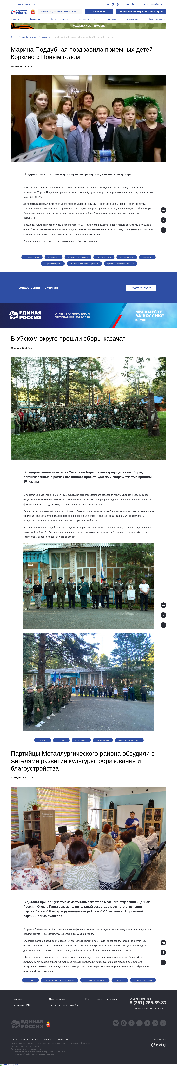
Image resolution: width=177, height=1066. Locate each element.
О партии (15, 19)
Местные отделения (87, 19)
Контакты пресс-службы (63, 1005)
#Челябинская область (78, 257)
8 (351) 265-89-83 (148, 1002)
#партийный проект (52, 263)
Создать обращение (140, 287)
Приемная (111, 19)
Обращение (99, 11)
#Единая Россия (32, 257)
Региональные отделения (101, 999)
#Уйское (61, 740)
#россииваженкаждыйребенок (120, 263)
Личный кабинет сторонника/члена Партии (141, 11)
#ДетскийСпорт (103, 740)
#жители (120, 980)
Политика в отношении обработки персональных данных (38, 1052)
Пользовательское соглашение (25, 1047)
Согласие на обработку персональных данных (32, 1054)
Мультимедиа (132, 19)
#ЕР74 (42, 740)
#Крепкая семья (104, 257)
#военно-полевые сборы (129, 740)
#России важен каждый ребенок (84, 263)
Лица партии (35, 19)
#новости (147, 257)
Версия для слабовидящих (154, 4)
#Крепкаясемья (127, 257)
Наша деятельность (59, 19)
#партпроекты (81, 740)
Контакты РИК (21, 1005)
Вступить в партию (157, 19)
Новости (44, 37)
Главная (14, 37)
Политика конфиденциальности (26, 1049)
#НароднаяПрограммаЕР (95, 980)
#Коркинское (53, 257)
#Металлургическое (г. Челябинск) (59, 980)
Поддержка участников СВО (88, 26)
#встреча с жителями (143, 980)
